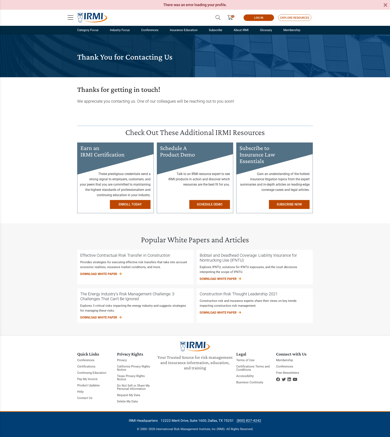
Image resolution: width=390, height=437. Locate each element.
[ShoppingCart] (231, 18)
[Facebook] (278, 379)
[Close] (385, 5)
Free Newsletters (287, 373)
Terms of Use (245, 360)
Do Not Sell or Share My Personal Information (133, 387)
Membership (291, 30)
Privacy (122, 360)
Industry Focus (120, 30)
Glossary (266, 30)
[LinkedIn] (289, 379)
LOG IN (258, 17)
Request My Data (128, 395)
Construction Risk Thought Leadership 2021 (239, 293)
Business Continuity (249, 382)
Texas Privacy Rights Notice (131, 377)
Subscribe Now (289, 204)
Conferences (149, 30)
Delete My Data (127, 401)
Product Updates (88, 385)
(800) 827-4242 (249, 421)
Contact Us (84, 398)
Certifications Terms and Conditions (253, 368)
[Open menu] (70, 18)
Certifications (86, 366)
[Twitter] (284, 379)
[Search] (218, 18)
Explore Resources (294, 17)
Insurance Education (183, 30)
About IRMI (241, 30)
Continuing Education (91, 373)
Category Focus (88, 30)
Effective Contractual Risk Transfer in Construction (125, 255)
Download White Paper (99, 274)
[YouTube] (295, 379)
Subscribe (215, 30)
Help (80, 392)
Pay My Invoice (87, 379)
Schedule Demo (209, 204)
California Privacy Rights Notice (133, 368)
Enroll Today (130, 204)
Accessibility (245, 376)
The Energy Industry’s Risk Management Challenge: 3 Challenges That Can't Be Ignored (127, 296)
